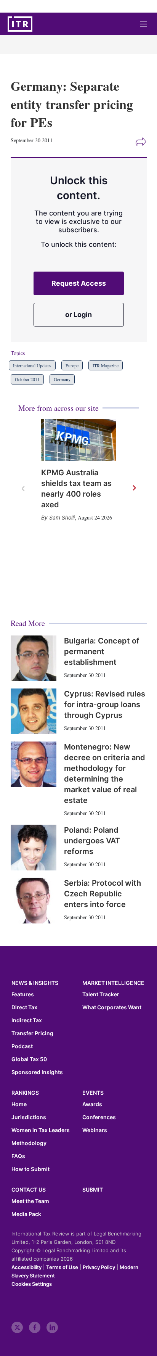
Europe (72, 365)
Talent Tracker (100, 994)
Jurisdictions (28, 1117)
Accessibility (26, 1267)
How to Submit (30, 1169)
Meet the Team (30, 1201)
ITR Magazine (106, 365)
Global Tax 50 (29, 1059)
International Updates (32, 365)
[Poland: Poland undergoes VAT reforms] (33, 847)
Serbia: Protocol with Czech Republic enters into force (102, 893)
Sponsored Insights (37, 1072)
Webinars (94, 1130)
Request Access (78, 283)
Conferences (99, 1117)
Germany (62, 379)
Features (22, 994)
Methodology (28, 1143)
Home (19, 1104)
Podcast (22, 1046)
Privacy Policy (99, 1267)
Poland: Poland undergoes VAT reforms (92, 840)
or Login (78, 314)
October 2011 (27, 379)
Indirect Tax (26, 1020)
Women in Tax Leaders (40, 1130)
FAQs (18, 1156)
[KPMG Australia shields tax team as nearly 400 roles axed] (78, 440)
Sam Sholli (62, 517)
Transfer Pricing (32, 1033)
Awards (92, 1104)
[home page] (20, 24)
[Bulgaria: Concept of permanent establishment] (33, 658)
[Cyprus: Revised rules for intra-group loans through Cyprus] (33, 711)
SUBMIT (92, 1189)
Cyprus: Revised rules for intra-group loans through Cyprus (104, 704)
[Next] (133, 488)
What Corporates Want (111, 1007)
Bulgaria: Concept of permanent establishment (101, 651)
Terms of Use (62, 1267)
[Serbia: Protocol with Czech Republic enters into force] (33, 900)
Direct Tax (24, 1007)
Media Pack (26, 1214)
